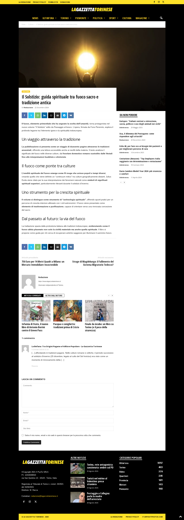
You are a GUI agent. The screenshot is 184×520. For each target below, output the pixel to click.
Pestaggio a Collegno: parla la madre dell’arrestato (98, 496)
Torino (65, 18)
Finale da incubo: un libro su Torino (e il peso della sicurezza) (99, 327)
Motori (122, 484)
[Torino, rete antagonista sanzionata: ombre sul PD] (77, 468)
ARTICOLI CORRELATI (32, 295)
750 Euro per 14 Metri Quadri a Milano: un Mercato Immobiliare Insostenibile (43, 263)
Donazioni (65, 2)
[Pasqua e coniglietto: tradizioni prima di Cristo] (67, 311)
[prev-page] (108, 295)
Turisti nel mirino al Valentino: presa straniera (97, 481)
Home (23, 24)
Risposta (35, 366)
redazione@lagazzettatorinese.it (44, 496)
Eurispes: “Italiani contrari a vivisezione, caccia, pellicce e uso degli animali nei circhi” (140, 122)
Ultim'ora (123, 463)
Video (122, 471)
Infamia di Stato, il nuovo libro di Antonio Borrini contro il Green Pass (35, 327)
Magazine (141, 18)
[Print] (58, 115)
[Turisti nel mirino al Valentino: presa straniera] (77, 482)
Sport (112, 18)
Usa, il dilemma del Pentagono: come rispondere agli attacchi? (136, 135)
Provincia (123, 480)
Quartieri (123, 476)
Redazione (28, 107)
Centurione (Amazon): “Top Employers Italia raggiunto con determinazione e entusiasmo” (140, 160)
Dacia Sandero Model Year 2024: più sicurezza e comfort (140, 172)
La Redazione (25, 2)
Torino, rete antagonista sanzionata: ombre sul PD (100, 466)
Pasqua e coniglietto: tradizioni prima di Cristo (66, 325)
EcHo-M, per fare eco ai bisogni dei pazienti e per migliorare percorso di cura (140, 147)
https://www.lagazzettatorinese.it (49, 281)
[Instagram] (159, 2)
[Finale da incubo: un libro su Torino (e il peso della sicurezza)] (99, 311)
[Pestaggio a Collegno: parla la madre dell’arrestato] (77, 497)
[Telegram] (64, 115)
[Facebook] (154, 2)
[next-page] (112, 295)
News (35, 18)
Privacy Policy (39, 2)
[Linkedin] (44, 115)
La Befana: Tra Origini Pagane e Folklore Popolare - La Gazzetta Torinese (67, 346)
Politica (97, 18)
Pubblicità (53, 2)
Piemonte (80, 18)
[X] (163, 2)
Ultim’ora (48, 18)
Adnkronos (124, 127)
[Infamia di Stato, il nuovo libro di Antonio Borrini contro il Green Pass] (36, 311)
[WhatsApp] (38, 115)
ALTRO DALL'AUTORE (53, 295)
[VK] (71, 115)
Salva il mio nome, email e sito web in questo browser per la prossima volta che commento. (63, 435)
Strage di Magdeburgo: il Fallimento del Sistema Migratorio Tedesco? (93, 263)
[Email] (51, 115)
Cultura (126, 18)
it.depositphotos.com (152, 517)
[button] (161, 18)
